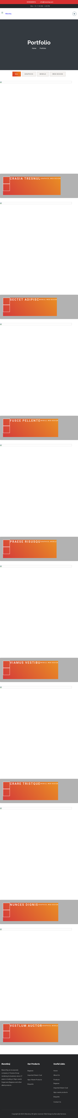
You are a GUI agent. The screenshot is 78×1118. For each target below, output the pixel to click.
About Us (57, 1075)
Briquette (31, 1084)
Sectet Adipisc (24, 299)
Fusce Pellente (25, 420)
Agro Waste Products (35, 1080)
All (16, 74)
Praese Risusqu (25, 541)
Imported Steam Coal (35, 1075)
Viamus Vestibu (25, 662)
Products (57, 1080)
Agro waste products (61, 1092)
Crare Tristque (25, 783)
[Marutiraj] (6, 14)
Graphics (29, 74)
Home (34, 48)
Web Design (58, 74)
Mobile (43, 74)
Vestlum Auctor (26, 1025)
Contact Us (57, 1102)
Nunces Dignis (24, 904)
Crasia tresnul (25, 178)
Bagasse (30, 1071)
